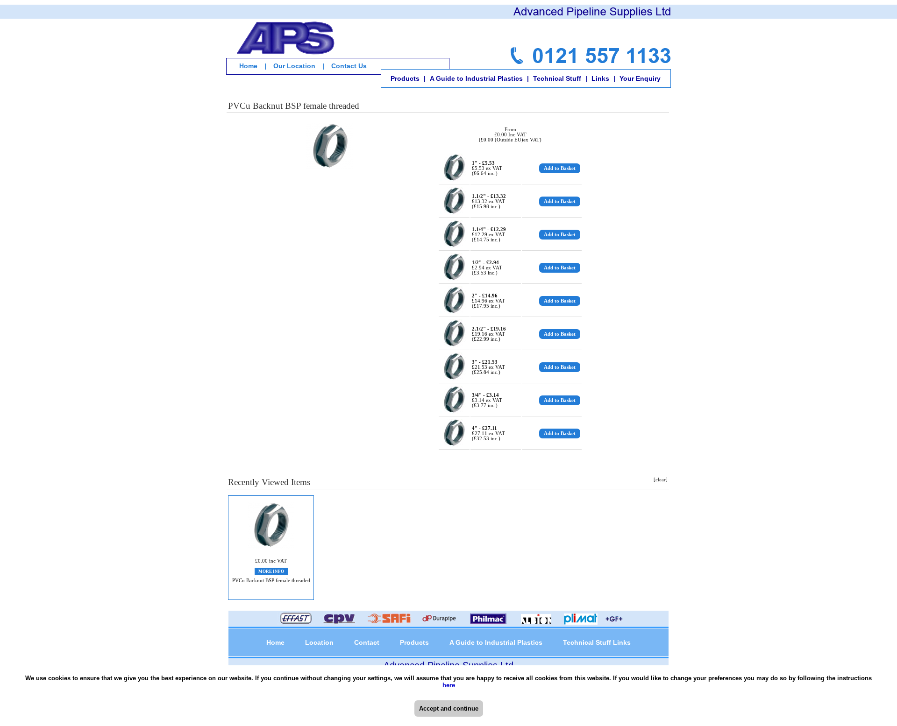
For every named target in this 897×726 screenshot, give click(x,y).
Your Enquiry (640, 78)
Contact (366, 642)
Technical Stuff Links (597, 642)
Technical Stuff (557, 78)
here (448, 685)
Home (248, 66)
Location (319, 642)
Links (600, 78)
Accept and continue (448, 708)
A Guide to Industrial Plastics (476, 78)
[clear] (661, 479)
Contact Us (349, 66)
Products (405, 78)
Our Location (294, 66)
